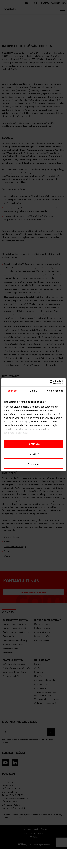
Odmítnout (33, 464)
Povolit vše (34, 444)
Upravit (32, 454)
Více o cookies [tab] (55, 390)
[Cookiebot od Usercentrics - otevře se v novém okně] (49, 382)
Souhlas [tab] (12, 390)
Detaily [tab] (33, 390)
